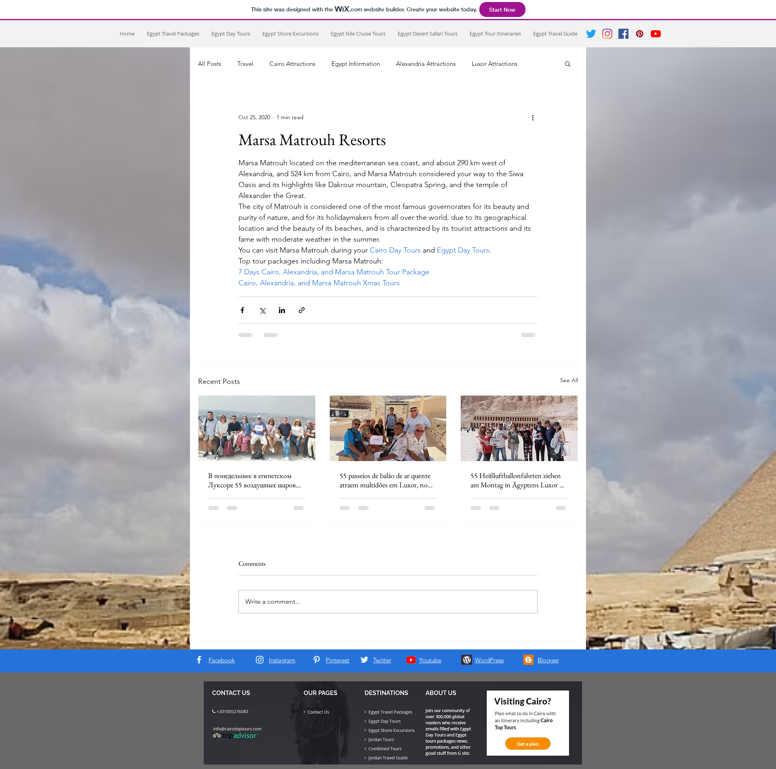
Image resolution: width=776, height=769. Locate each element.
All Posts (209, 63)
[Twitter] (591, 34)
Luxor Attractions (494, 63)
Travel (245, 63)
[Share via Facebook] (242, 310)
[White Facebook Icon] (199, 660)
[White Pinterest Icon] (317, 660)
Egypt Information (355, 63)
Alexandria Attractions (425, 63)
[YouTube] (656, 34)
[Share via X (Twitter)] (262, 310)
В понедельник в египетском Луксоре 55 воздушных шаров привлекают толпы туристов (252, 480)
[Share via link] (302, 310)
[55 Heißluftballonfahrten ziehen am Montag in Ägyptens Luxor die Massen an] (519, 428)
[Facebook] (623, 34)
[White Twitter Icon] (364, 660)
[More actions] (533, 117)
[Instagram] (607, 34)
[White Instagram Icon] (260, 660)
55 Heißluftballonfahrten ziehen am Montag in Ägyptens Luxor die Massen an (518, 480)
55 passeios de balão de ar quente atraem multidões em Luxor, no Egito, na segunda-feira (385, 480)
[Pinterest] (640, 34)
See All (569, 380)
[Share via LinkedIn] (282, 310)
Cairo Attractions (292, 63)
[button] (567, 63)
